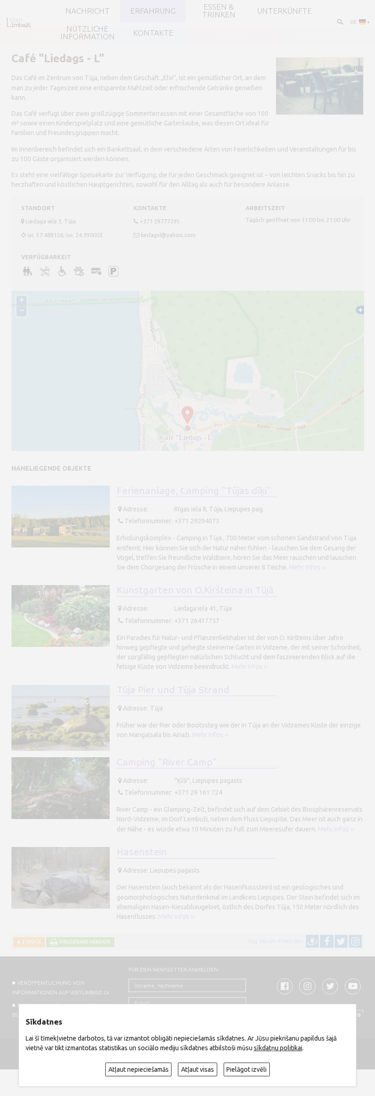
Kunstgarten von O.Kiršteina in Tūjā (195, 589)
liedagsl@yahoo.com (168, 235)
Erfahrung (153, 11)
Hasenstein (142, 851)
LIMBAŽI (234, 35)
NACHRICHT (87, 11)
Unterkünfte (284, 11)
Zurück (30, 941)
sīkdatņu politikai (278, 1048)
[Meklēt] (339, 21)
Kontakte (153, 33)
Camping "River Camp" (167, 761)
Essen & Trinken (219, 11)
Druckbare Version (84, 941)
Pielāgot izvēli (246, 1069)
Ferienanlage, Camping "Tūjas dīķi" (194, 490)
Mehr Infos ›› (307, 567)
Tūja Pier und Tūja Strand (173, 689)
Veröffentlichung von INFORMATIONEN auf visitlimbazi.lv (60, 987)
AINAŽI (47, 35)
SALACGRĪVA (141, 35)
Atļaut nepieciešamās (138, 1069)
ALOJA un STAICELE (328, 35)
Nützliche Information (87, 33)
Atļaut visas (197, 1069)
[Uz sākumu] (19, 22)
